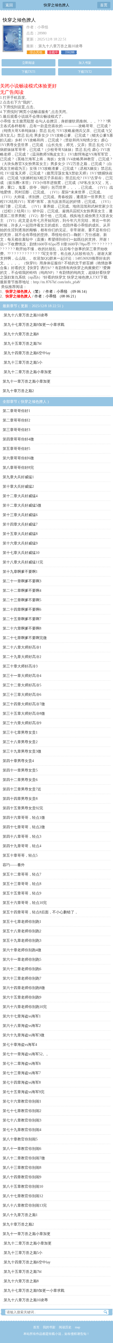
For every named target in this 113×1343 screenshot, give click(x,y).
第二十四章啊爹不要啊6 (22, 609)
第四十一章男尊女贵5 (20, 770)
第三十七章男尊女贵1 (20, 732)
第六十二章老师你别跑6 (22, 969)
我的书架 (49, 1327)
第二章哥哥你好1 (16, 411)
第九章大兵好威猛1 (18, 477)
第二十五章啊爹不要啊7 (22, 619)
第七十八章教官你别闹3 (22, 1120)
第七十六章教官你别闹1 (22, 1101)
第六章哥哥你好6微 (18, 458)
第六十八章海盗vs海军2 (22, 1026)
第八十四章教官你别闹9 (22, 1177)
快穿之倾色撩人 (56, 5)
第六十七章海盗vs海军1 (22, 1016)
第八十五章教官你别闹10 (23, 1186)
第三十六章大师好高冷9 (22, 723)
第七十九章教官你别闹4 (22, 1130)
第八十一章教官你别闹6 (22, 1149)
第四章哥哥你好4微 (18, 439)
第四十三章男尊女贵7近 (22, 789)
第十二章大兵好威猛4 (20, 496)
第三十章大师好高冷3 (20, 666)
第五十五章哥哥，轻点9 (22, 893)
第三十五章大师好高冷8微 (24, 714)
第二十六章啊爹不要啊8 (22, 628)
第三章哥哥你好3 (16, 430)
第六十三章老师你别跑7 (22, 978)
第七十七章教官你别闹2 (22, 1111)
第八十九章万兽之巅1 (20, 1215)
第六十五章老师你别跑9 (22, 997)
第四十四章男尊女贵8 (20, 799)
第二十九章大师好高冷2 (22, 657)
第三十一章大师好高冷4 (22, 676)
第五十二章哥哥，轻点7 (22, 874)
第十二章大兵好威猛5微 (22, 505)
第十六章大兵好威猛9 (20, 543)
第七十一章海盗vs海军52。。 (26, 1054)
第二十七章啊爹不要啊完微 (25, 638)
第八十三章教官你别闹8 (22, 1168)
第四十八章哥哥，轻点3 (22, 836)
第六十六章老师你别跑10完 (25, 1007)
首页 (103, 5)
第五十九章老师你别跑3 (22, 941)
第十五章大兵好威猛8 (20, 534)
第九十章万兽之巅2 (18, 391)
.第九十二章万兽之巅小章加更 (27, 372)
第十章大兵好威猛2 (18, 486)
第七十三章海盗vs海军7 (22, 1073)
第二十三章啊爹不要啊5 (22, 600)
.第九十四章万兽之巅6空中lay (26, 353)
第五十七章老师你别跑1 (22, 922)
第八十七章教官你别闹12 (23, 1196)
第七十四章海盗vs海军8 (22, 1082)
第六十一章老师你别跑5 (22, 959)
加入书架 (85, 63)
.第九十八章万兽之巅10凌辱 (60, 46)
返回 (9, 5)
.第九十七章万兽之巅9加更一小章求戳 (33, 325)
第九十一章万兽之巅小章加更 (26, 381)
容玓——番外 (14, 865)
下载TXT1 (28, 72)
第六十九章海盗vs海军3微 (23, 1035)
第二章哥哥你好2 (16, 420)
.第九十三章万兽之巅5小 (22, 362)
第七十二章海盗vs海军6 (22, 1064)
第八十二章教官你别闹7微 (24, 1158)
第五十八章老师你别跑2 (22, 931)
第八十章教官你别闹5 (20, 1139)
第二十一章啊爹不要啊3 (22, 581)
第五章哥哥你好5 (16, 449)
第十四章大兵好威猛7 (20, 524)
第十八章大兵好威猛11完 (23, 562)
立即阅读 (28, 63)
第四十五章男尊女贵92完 (23, 808)
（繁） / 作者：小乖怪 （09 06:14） (47, 292)
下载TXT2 (85, 72)
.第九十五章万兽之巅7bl (22, 344)
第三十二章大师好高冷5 (22, 685)
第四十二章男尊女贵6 (20, 780)
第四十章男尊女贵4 (18, 761)
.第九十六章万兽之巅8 (21, 334)
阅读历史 (65, 1327)
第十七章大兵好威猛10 (21, 553)
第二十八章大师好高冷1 (22, 647)
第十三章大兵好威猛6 (20, 515)
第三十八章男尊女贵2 (20, 742)
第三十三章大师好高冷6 (22, 695)
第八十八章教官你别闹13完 (25, 1205)
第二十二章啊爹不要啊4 (22, 591)
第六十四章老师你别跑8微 (24, 988)
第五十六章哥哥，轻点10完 (25, 903)
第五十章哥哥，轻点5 (20, 855)
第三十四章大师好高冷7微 (24, 704)
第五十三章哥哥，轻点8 (22, 884)
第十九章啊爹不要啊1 (20, 572)
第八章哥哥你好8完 (18, 468)
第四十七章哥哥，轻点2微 (24, 827)
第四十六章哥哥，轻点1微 (24, 818)
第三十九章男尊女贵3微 (22, 751)
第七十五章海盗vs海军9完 (23, 1092)
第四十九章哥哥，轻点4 (22, 846)
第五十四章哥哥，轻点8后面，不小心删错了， (40, 912)
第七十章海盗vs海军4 (20, 1045)
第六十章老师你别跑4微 (22, 950)
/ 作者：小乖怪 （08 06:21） (42, 296)
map (77, 1327)
